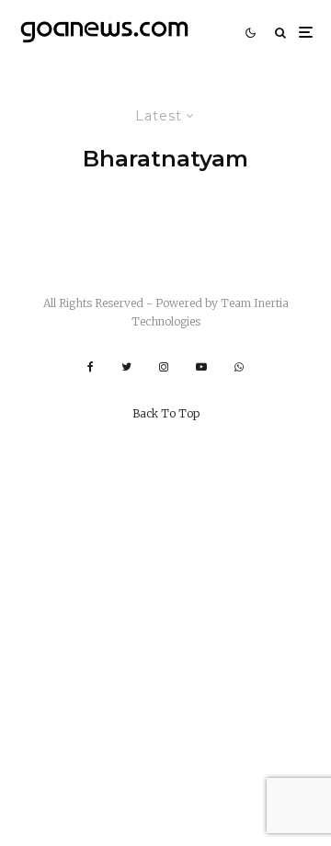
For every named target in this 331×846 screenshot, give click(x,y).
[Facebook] (91, 367)
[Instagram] (163, 367)
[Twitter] (126, 367)
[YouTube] (201, 367)
